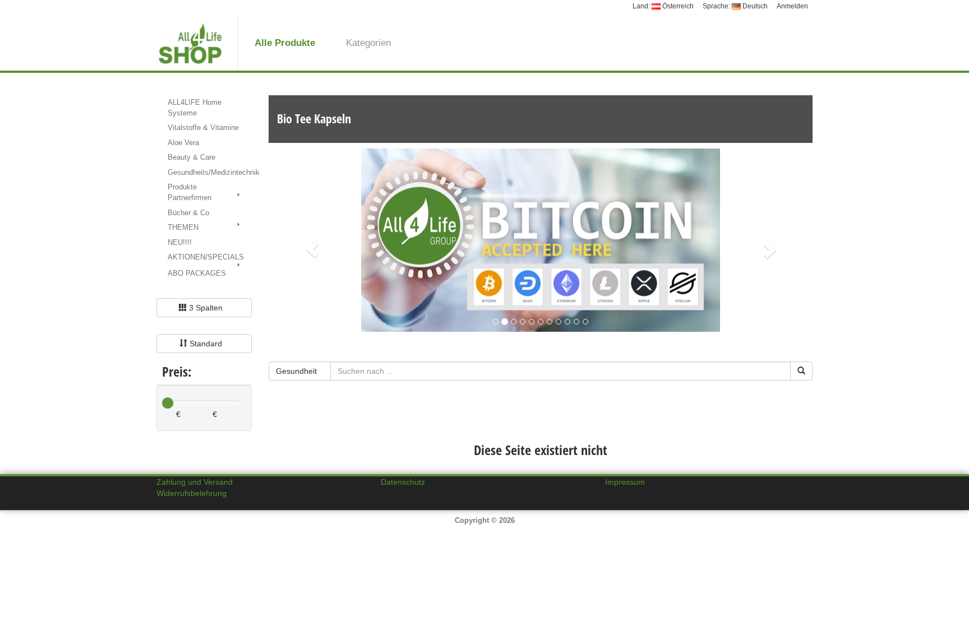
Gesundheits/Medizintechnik (210, 172)
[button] (309, 247)
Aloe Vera (183, 142)
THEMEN (183, 227)
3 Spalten (206, 307)
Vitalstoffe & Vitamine (203, 127)
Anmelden (792, 6)
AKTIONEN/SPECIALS (206, 257)
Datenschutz (403, 481)
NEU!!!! (180, 242)
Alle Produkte (285, 43)
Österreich (677, 6)
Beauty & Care (191, 157)
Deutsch (754, 6)
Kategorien (368, 43)
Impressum (625, 481)
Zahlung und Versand (194, 481)
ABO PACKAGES (197, 273)
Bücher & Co (188, 212)
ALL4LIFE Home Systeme (195, 107)
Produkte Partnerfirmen (189, 192)
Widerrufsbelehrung (191, 493)
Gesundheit (297, 371)
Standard (205, 343)
